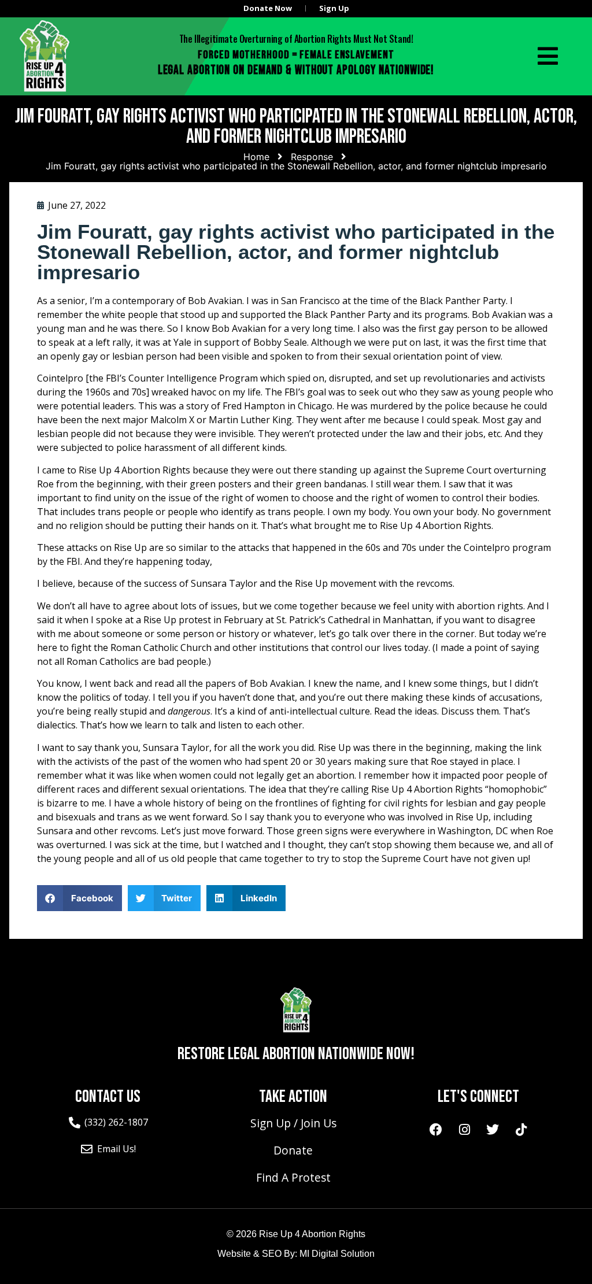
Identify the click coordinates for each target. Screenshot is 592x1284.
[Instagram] (464, 1129)
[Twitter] (492, 1129)
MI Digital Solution (337, 1254)
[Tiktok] (521, 1129)
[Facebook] (436, 1129)
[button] (79, 898)
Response (312, 156)
